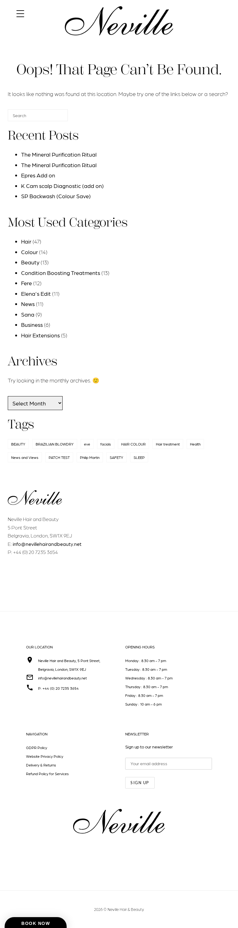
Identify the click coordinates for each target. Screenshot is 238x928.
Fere (26, 283)
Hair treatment (168, 444)
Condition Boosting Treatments (60, 272)
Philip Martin (89, 457)
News (28, 303)
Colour (29, 252)
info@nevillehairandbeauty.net (47, 544)
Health (195, 444)
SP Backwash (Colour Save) (56, 196)
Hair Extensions (40, 335)
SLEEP (139, 457)
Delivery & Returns (41, 765)
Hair (26, 241)
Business (32, 324)
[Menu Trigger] (20, 13)
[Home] (119, 41)
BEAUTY (18, 444)
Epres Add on (38, 175)
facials (105, 444)
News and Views (24, 457)
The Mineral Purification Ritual (59, 154)
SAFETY (116, 457)
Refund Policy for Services (47, 773)
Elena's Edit (36, 293)
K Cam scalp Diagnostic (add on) (62, 185)
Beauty (30, 262)
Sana (27, 314)
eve (87, 444)
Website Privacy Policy (44, 756)
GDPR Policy (36, 747)
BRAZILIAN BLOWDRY (55, 444)
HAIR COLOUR (133, 444)
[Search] (54, 118)
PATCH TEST (59, 457)
